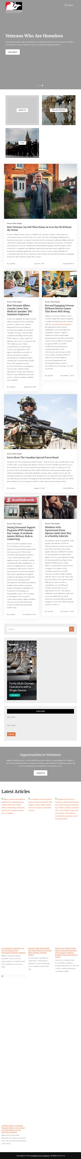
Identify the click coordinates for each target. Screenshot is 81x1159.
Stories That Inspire (14, 223)
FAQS (22, 143)
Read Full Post (68, 264)
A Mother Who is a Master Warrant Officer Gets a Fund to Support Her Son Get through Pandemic (13, 1129)
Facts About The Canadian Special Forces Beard (32, 457)
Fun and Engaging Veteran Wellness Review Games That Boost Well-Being (59, 308)
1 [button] (37, 85)
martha (12, 264)
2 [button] (40, 85)
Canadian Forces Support (40, 1156)
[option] (40, 44)
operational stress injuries (62, 324)
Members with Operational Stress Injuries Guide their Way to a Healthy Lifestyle (58, 532)
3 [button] (42, 85)
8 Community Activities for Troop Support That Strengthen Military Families (13, 950)
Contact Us (40, 773)
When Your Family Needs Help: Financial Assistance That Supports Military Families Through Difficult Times (66, 952)
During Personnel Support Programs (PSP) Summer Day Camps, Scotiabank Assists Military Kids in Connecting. (21, 533)
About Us (22, 110)
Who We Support (23, 35)
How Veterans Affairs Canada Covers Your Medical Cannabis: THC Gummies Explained (19, 310)
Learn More (12, 52)
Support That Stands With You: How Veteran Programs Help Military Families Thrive (39, 951)
